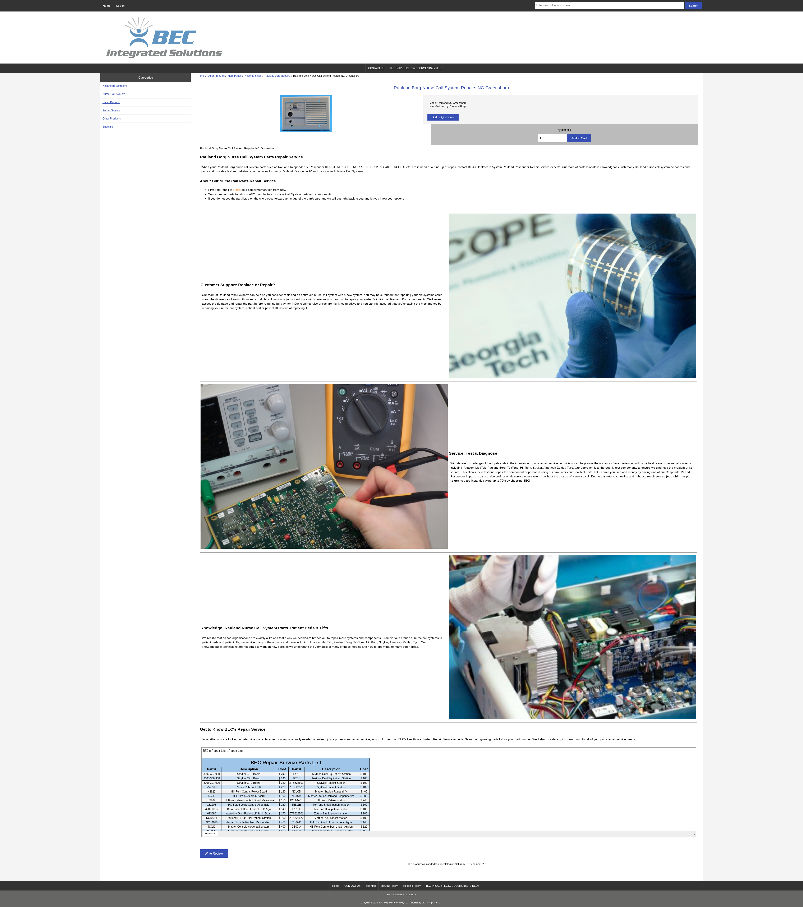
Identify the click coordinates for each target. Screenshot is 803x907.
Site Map (371, 885)
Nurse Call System (113, 93)
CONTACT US (376, 68)
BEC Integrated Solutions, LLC (393, 903)
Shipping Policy (412, 885)
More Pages (235, 75)
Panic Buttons (111, 102)
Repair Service (111, 110)
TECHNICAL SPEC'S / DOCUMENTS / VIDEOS (416, 68)
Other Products (216, 75)
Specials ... (109, 126)
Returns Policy (389, 885)
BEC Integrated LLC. (432, 903)
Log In (120, 5)
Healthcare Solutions (115, 85)
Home (107, 5)
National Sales (253, 75)
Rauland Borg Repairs (277, 75)
